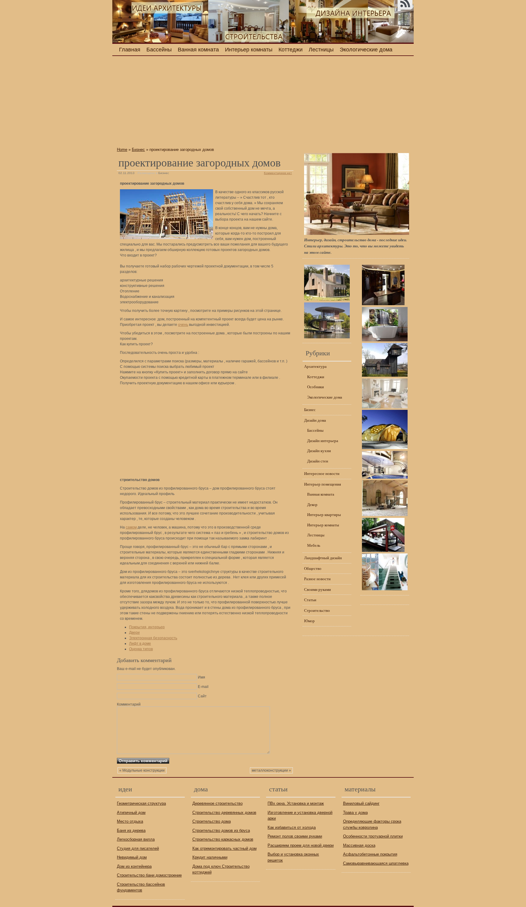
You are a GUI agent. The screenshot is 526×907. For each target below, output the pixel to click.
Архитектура (315, 366)
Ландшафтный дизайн (323, 557)
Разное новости (317, 578)
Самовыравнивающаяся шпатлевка (376, 863)
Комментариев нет (278, 173)
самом (131, 527)
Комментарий (129, 704)
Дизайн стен (317, 461)
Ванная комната (198, 50)
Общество (312, 568)
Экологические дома (366, 50)
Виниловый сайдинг (361, 803)
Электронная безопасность (153, 638)
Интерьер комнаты (248, 50)
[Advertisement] (205, 103)
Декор (312, 504)
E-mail (203, 687)
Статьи (310, 599)
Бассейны (159, 50)
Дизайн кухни (319, 450)
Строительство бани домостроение (149, 875)
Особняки (315, 386)
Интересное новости (321, 473)
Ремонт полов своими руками (295, 836)
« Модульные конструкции (142, 770)
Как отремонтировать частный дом (224, 848)
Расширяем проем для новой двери (301, 845)
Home (122, 149)
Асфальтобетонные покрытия (370, 854)
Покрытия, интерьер (147, 627)
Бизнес (138, 149)
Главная (129, 50)
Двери (134, 632)
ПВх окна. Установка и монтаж (296, 803)
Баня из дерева (131, 830)
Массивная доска (359, 845)
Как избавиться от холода (292, 827)
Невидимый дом (132, 857)
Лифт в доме (140, 643)
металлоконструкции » (271, 770)
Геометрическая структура (141, 803)
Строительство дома (211, 821)
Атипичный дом (131, 812)
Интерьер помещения (322, 484)
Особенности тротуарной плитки (373, 836)
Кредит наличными (209, 857)
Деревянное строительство (217, 803)
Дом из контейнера (134, 866)
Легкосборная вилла (136, 839)
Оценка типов (141, 649)
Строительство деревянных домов (224, 812)
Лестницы (321, 50)
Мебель (313, 545)
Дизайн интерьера (322, 440)
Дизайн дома (315, 420)
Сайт (202, 696)
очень (183, 325)
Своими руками (317, 589)
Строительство (317, 610)
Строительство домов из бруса (221, 830)
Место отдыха (130, 821)
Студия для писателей (138, 848)
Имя (201, 677)
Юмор (309, 620)
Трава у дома (355, 812)
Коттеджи (291, 50)
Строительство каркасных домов (222, 839)
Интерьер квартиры (324, 514)
